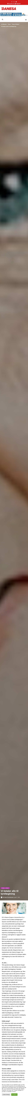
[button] (26, 19)
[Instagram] (14, 2)
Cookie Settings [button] (6, 1094)
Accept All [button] (14, 1094)
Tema (9, 24)
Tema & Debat (15, 24)
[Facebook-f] (12, 2)
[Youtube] (16, 2)
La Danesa (3, 24)
